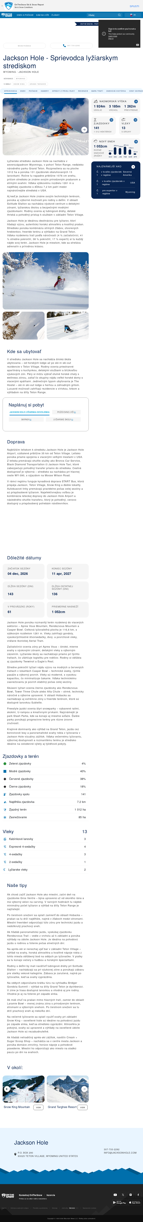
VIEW (38, 1107)
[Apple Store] (134, 1202)
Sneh (23, 91)
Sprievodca (10, 91)
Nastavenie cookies (89, 1208)
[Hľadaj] (119, 15)
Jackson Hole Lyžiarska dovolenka (29, 412)
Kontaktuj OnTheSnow (30, 1195)
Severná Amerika (127, 173)
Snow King (19, 84)
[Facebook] (138, 1195)
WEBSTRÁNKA (24, 46)
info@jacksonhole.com (120, 1152)
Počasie (33, 91)
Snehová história (116, 91)
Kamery (45, 91)
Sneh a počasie (25, 15)
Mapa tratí (97, 91)
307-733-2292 (73, 46)
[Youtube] (115, 1195)
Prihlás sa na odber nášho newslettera (33, 1198)
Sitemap (55, 1208)
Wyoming (20, 78)
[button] (45, 527)
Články (55, 15)
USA (132, 182)
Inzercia (51, 1195)
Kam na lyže (42, 15)
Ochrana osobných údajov (20, 1208)
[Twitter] (123, 1195)
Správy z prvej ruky (63, 91)
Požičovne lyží (65, 412)
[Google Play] (119, 1202)
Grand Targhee (38, 84)
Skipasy (25, 419)
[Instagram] (131, 1195)
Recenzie (83, 91)
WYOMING (9, 71)
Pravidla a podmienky (40, 1208)
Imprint (4, 1208)
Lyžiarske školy (62, 419)
